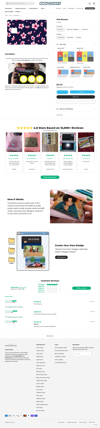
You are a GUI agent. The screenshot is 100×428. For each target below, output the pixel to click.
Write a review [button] (81, 288)
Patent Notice (61, 422)
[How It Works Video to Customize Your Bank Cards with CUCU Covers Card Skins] (27, 73)
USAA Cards (39, 401)
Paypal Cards (40, 386)
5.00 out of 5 (22, 287)
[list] (27, 32)
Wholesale (71, 8)
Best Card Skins (59, 353)
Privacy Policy (92, 422)
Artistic (10, 15)
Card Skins (8, 8)
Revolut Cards (40, 371)
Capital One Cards (41, 380)
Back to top (50, 336)
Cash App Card (40, 362)
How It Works (9, 11)
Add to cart (82, 91)
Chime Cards (40, 383)
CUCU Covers (11, 422)
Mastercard (39, 356)
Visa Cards (39, 353)
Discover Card (40, 365)
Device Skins (33, 8)
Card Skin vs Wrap (60, 356)
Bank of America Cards (43, 377)
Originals (58, 22)
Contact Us (79, 8)
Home (6, 15)
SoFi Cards (39, 407)
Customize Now (61, 257)
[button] (4, 151)
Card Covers (59, 115)
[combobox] (20, 3)
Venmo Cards (40, 410)
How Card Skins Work (61, 350)
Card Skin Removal (60, 362)
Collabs (17, 11)
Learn (64, 8)
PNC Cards (39, 395)
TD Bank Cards (40, 392)
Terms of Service (82, 422)
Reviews (58, 8)
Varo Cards (39, 389)
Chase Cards (40, 350)
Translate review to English (15, 307)
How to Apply (59, 359)
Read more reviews (50, 177)
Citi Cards (39, 368)
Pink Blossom (17, 15)
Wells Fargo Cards (41, 374)
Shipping (58, 87)
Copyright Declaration (72, 422)
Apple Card (39, 359)
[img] (37, 301)
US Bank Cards (40, 398)
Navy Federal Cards (42, 404)
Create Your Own (20, 8)
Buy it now (76, 96)
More (42, 8)
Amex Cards (39, 347)
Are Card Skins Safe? (61, 347)
